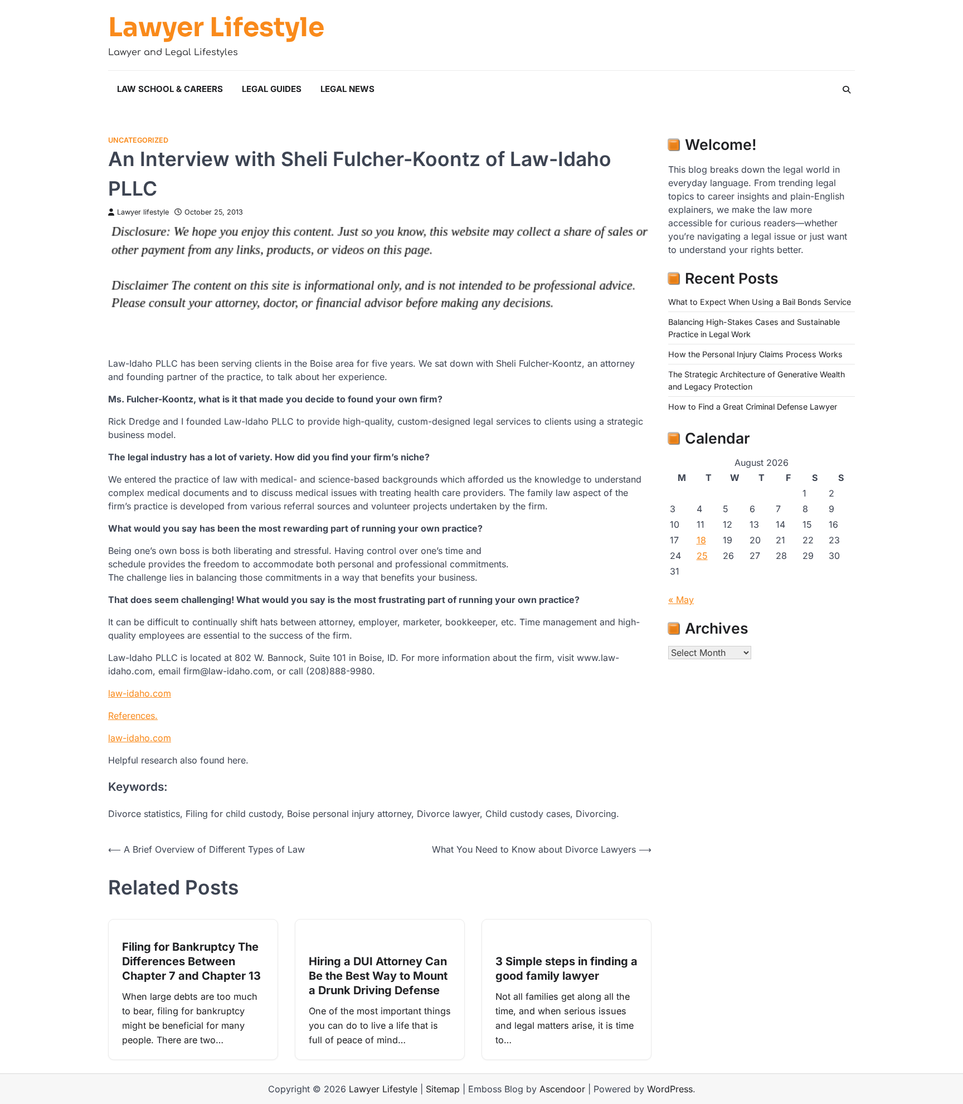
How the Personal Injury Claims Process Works (755, 354)
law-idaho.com (139, 693)
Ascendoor (562, 1089)
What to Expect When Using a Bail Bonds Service (759, 302)
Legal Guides (271, 89)
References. (133, 715)
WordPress (670, 1089)
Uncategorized (138, 140)
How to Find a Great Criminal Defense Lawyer (752, 406)
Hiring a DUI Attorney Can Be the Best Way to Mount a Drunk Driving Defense (378, 976)
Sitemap (443, 1089)
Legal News (347, 89)
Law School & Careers (170, 89)
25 (702, 555)
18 (701, 540)
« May (681, 599)
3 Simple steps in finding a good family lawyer (566, 969)
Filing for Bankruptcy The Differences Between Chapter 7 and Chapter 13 (191, 961)
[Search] (846, 89)
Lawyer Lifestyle (216, 27)
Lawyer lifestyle (143, 212)
